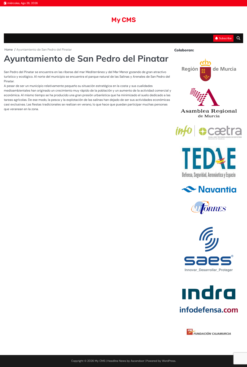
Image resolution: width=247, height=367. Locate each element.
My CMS (123, 20)
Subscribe (225, 38)
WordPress (168, 361)
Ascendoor (137, 361)
